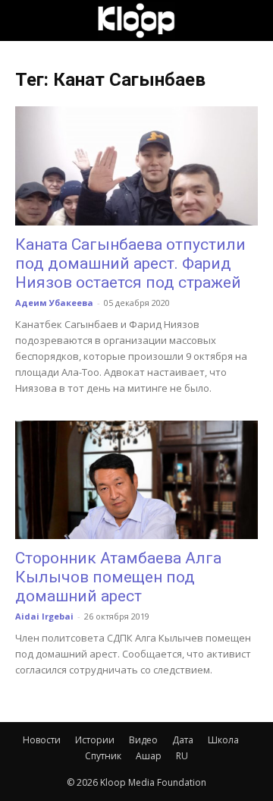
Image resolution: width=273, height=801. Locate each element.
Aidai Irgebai (44, 616)
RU (182, 755)
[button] (26, 20)
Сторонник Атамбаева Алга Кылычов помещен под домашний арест (118, 577)
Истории (95, 739)
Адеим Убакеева (54, 302)
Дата (182, 739)
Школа (223, 739)
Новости (42, 739)
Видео (143, 739)
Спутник (103, 755)
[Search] (252, 20)
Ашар (149, 755)
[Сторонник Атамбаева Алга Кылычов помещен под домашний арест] (136, 480)
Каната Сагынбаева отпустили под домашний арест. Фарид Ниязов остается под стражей (130, 263)
